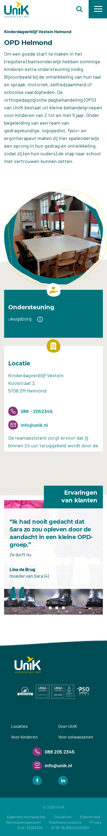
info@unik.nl (34, 425)
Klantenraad (90, 816)
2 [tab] (50, 607)
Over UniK (67, 726)
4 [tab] (63, 607)
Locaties (19, 726)
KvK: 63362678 (54, 827)
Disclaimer (63, 816)
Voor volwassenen (75, 736)
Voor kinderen (24, 736)
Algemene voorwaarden (26, 816)
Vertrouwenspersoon (23, 822)
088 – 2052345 (37, 411)
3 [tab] (56, 607)
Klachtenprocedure (65, 822)
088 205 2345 (60, 752)
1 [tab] (43, 607)
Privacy (95, 822)
